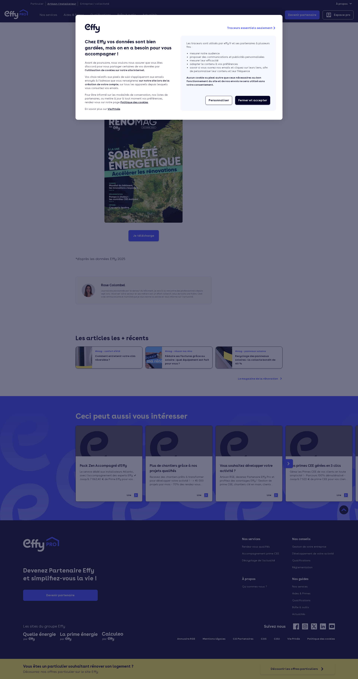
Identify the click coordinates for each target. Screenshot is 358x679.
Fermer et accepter (252, 100)
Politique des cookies (134, 102)
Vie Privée (114, 108)
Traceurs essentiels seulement (249, 28)
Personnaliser (219, 100)
